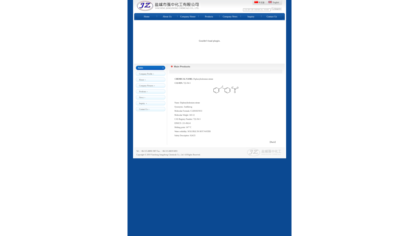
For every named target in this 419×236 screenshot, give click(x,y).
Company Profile (145, 74)
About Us (167, 16)
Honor (141, 80)
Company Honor (188, 16)
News (141, 97)
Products (209, 16)
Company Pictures (146, 86)
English (276, 2)
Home (146, 16)
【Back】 (273, 142)
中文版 (261, 2)
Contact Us (272, 16)
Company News (230, 16)
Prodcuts (142, 91)
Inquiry (250, 16)
